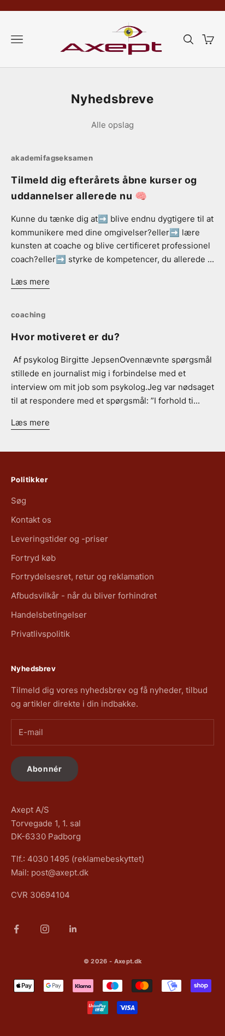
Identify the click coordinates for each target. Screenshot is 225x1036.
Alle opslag (112, 125)
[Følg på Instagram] (44, 928)
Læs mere (30, 281)
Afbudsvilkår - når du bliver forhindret (84, 595)
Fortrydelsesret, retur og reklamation (82, 576)
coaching (28, 314)
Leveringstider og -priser (59, 539)
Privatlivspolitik (40, 634)
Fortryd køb (33, 558)
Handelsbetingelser (49, 614)
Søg (18, 500)
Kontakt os (31, 519)
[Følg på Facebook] (16, 928)
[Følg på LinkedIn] (73, 928)
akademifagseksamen (52, 157)
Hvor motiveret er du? (65, 336)
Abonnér (44, 768)
